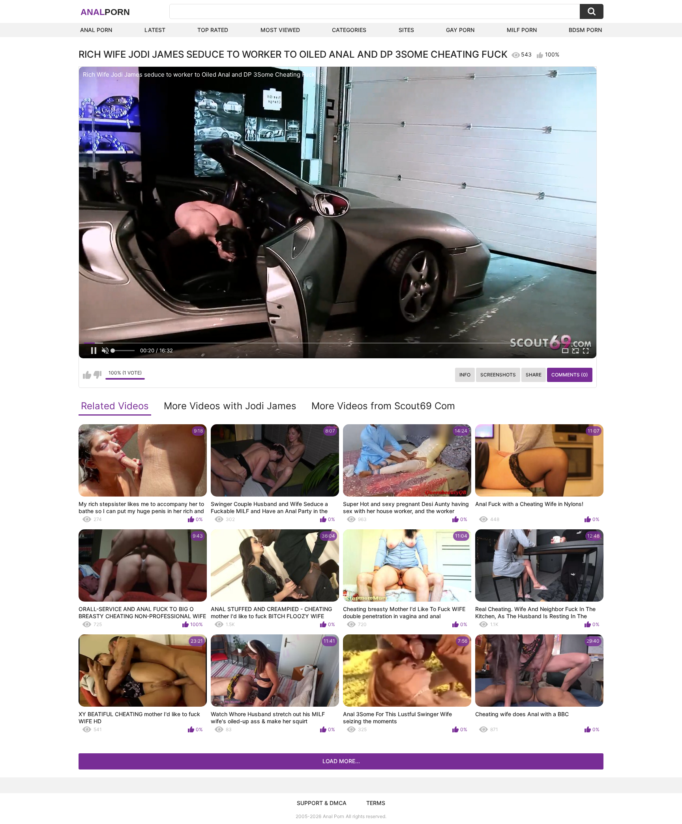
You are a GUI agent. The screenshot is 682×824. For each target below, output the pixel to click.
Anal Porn (96, 29)
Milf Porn (522, 29)
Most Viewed (280, 29)
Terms (375, 803)
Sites (406, 29)
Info (464, 375)
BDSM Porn (585, 29)
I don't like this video (97, 375)
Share (533, 375)
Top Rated (212, 29)
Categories (349, 29)
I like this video (87, 375)
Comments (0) (569, 375)
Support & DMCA (322, 803)
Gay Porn (460, 29)
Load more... (341, 761)
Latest (154, 29)
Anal (105, 12)
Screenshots (498, 375)
